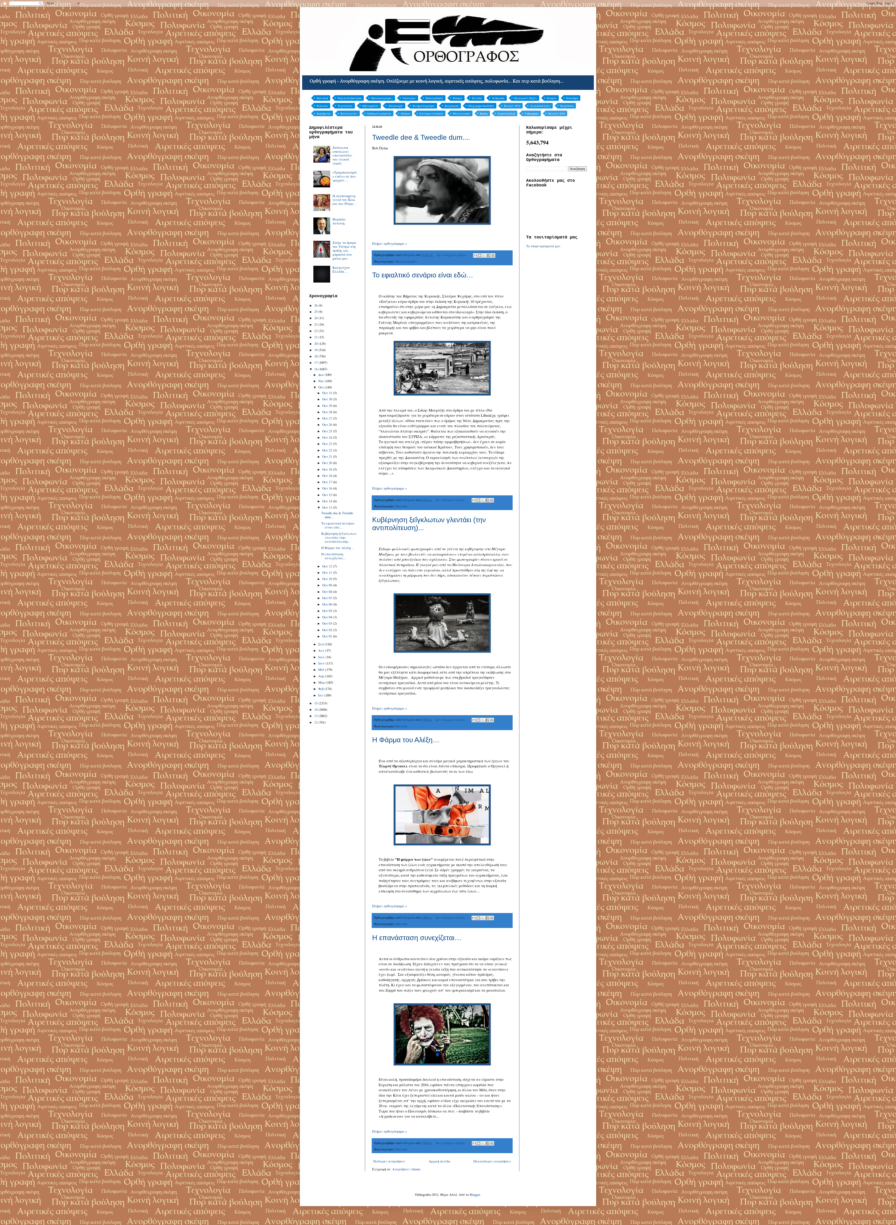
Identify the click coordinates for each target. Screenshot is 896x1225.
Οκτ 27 (327, 418)
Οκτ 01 (327, 636)
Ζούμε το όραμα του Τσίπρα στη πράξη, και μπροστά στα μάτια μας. (344, 250)
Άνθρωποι (498, 98)
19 (316, 350)
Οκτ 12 (327, 566)
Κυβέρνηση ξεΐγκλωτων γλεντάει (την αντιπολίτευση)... (339, 537)
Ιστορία (551, 98)
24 (316, 318)
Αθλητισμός (395, 106)
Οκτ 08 (327, 591)
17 (316, 362)
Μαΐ (321, 669)
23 (316, 324)
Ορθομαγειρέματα (379, 113)
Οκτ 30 (327, 399)
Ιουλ (322, 657)
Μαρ (322, 682)
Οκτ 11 (327, 572)
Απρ (321, 676)
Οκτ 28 (327, 412)
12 (316, 722)
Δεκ (321, 374)
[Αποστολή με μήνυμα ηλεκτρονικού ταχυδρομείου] (475, 255)
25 (316, 311)
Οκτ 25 (327, 431)
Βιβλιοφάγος (370, 106)
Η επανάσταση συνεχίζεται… (417, 938)
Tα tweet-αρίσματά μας (543, 246)
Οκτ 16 (327, 488)
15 (316, 703)
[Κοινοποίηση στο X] (484, 255)
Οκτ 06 (327, 604)
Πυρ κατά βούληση (349, 98)
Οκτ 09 (327, 585)
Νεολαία (322, 106)
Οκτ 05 (327, 611)
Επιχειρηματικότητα (481, 106)
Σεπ (321, 644)
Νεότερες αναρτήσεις (389, 1161)
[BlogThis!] (479, 255)
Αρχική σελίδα (439, 1161)
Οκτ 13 (327, 507)
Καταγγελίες (348, 113)
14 (316, 709)
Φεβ (321, 688)
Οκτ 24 (327, 437)
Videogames (532, 113)
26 (316, 305)
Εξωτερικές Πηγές (525, 98)
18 (316, 356)
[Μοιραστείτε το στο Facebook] (488, 255)
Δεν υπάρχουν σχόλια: (452, 255)
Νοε (321, 381)
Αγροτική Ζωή (506, 113)
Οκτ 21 (327, 456)
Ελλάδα (477, 98)
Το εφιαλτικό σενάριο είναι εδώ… (422, 275)
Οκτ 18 (327, 475)
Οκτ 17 (327, 482)
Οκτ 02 (327, 630)
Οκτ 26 (327, 424)
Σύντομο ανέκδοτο (431, 113)
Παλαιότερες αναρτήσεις (492, 1161)
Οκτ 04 (327, 617)
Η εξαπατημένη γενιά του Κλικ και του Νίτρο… (344, 200)
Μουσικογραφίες (382, 98)
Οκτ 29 (327, 405)
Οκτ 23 (327, 443)
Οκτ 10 (327, 579)
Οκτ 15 (327, 495)
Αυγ (321, 650)
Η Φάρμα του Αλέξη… (406, 740)
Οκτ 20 (327, 463)
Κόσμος (457, 98)
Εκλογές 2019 (556, 113)
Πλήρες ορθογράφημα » (389, 243)
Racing (484, 113)
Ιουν (322, 663)
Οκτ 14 (327, 501)
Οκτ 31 (327, 393)
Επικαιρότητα (434, 98)
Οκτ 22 (327, 450)
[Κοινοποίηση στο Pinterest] (493, 255)
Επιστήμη (572, 98)
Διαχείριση (451, 106)
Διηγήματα (324, 113)
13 (316, 716)
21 (316, 337)
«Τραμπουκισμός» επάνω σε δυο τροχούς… (344, 176)
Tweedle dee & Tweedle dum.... (421, 137)
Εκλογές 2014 (512, 106)
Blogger (475, 1194)
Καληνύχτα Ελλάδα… (341, 269)
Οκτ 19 (327, 469)
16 (316, 369)
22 (316, 331)
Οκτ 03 (327, 623)
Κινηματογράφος (424, 106)
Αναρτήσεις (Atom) (406, 1169)
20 (316, 343)
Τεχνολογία (345, 106)
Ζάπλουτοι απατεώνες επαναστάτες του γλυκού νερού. (342, 155)
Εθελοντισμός (461, 113)
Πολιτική (322, 98)
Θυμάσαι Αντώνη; (339, 221)
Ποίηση (405, 113)
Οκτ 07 (327, 598)
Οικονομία (409, 98)
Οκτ (321, 387)
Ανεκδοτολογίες (540, 106)
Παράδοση (567, 106)
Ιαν (321, 695)
